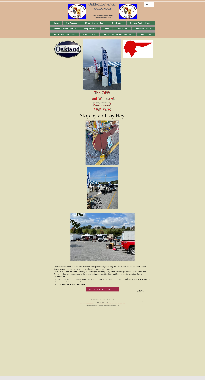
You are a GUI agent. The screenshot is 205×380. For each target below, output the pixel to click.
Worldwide (102, 8)
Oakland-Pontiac (102, 4)
